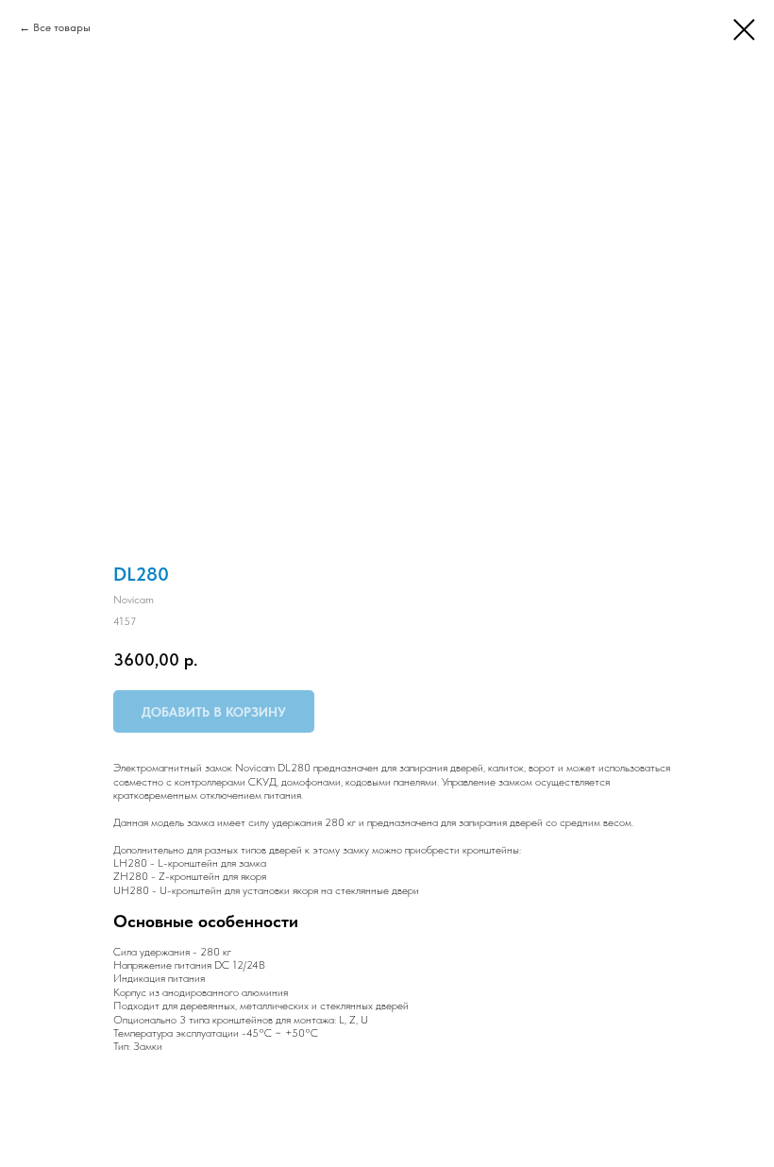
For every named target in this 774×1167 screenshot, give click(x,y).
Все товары (62, 27)
